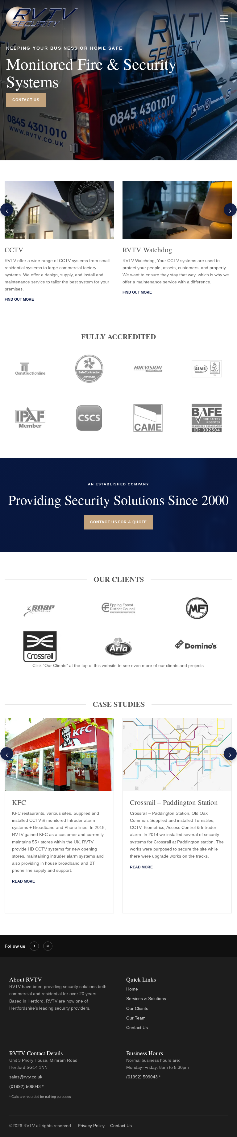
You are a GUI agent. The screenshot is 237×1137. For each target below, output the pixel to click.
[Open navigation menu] (224, 18)
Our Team (136, 1017)
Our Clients (137, 1008)
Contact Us (26, 100)
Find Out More (19, 299)
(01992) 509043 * (26, 1086)
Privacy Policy (91, 1125)
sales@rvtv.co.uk (25, 1076)
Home (132, 989)
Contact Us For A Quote (118, 522)
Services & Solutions (146, 998)
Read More (23, 881)
